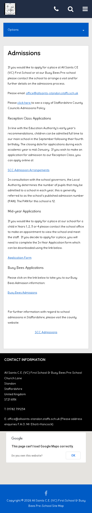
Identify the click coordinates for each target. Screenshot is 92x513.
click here (24, 103)
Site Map (58, 506)
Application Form (19, 257)
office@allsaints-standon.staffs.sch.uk (52, 93)
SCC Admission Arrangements (28, 170)
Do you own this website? (27, 455)
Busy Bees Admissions (22, 292)
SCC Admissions (46, 332)
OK (73, 455)
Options (13, 30)
